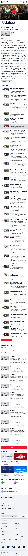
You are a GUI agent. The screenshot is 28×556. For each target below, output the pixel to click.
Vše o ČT (3, 542)
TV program (4, 520)
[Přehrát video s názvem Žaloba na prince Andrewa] (14, 11)
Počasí (2, 534)
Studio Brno (17, 526)
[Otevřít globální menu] (26, 2)
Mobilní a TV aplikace (6, 539)
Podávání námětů (19, 537)
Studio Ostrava (18, 528)
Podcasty (3, 531)
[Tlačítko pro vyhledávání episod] (22, 353)
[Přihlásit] (23, 2)
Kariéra (16, 534)
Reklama (17, 523)
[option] (5, 516)
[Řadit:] (26, 353)
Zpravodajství (4, 81)
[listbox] (14, 516)
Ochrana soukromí (9, 553)
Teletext (3, 528)
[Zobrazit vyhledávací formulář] (20, 2)
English (2, 553)
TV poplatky (4, 526)
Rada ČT (16, 531)
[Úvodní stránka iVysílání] (5, 2)
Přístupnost (17, 553)
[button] (14, 12)
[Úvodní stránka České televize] (7, 497)
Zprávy (10, 81)
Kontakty (17, 542)
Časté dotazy (18, 539)
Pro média (17, 520)
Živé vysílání (4, 523)
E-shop (2, 537)
